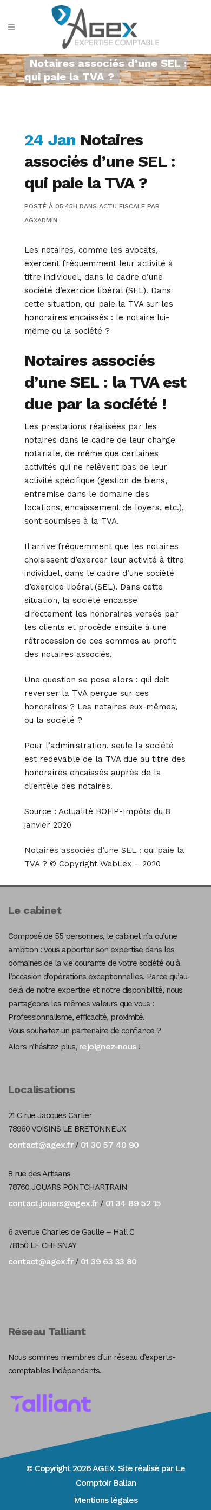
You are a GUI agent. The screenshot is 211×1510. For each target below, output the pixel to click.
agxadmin (40, 220)
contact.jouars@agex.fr (53, 1203)
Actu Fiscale (122, 206)
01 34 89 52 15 (133, 1203)
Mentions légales (105, 1500)
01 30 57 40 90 (110, 1145)
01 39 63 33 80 (109, 1261)
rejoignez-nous (107, 1046)
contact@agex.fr (40, 1145)
